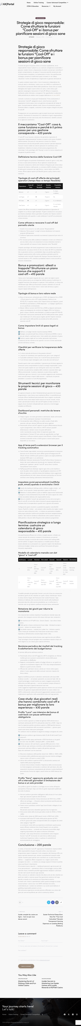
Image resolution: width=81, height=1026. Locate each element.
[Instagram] (77, 1014)
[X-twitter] (69, 1014)
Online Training (39, 2)
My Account (57, 6)
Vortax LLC (26, 1022)
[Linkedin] (73, 1014)
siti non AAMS (55, 95)
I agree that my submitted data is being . (35, 960)
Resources (45, 6)
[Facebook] (65, 1014)
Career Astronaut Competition (56, 2)
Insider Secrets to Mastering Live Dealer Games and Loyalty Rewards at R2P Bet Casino (52, 984)
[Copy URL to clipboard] (61, 902)
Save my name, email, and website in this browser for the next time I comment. (39, 946)
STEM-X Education (33, 6)
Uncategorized (40, 18)
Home (29, 2)
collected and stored (45, 960)
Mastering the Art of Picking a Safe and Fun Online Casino (27, 983)
